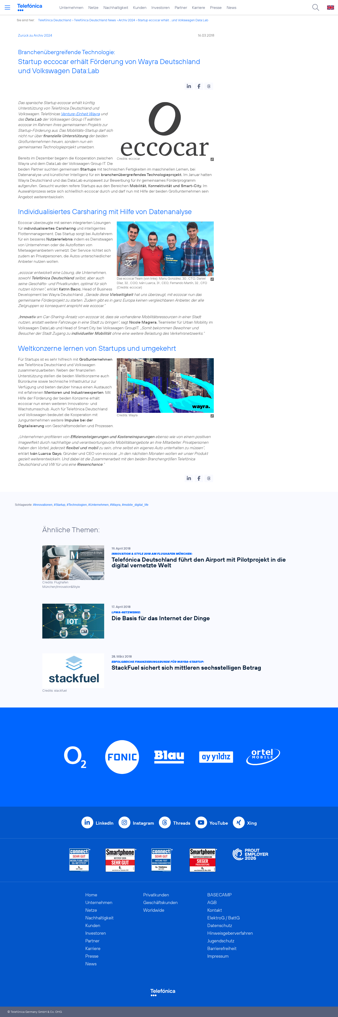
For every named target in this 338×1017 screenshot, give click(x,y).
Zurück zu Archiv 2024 (35, 35)
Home (91, 895)
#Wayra (115, 505)
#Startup (59, 505)
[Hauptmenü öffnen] (7, 7)
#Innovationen (42, 505)
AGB (212, 902)
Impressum (218, 956)
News (231, 7)
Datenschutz (219, 925)
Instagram (143, 823)
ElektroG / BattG (223, 918)
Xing (252, 823)
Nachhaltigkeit (115, 7)
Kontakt (214, 910)
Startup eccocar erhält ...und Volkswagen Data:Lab (173, 20)
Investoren (160, 7)
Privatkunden (156, 895)
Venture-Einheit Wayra (80, 113)
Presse (216, 7)
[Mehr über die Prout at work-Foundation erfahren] (250, 860)
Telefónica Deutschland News (95, 20)
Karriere (198, 7)
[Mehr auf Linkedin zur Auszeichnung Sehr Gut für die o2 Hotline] (162, 860)
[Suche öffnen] (315, 7)
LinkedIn (105, 823)
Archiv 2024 (127, 20)
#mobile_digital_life (135, 505)
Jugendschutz (220, 941)
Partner (181, 7)
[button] (189, 86)
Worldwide (153, 910)
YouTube (219, 823)
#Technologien (77, 505)
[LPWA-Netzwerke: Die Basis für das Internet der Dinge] (166, 621)
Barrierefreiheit (222, 948)
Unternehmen (71, 7)
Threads (181, 823)
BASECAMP (219, 895)
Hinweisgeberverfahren (230, 933)
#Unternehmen (98, 505)
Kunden (139, 7)
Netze (93, 7)
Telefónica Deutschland (54, 20)
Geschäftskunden (160, 902)
